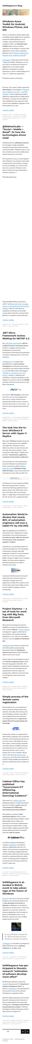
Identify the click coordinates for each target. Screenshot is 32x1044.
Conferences (13, 957)
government (5, 873)
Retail (26, 324)
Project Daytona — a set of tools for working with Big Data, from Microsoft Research (14, 614)
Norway (4, 1022)
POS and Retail (19, 324)
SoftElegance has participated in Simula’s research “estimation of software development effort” (15, 971)
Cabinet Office (18, 800)
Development (17, 114)
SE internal (19, 1020)
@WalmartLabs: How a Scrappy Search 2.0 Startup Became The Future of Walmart (15, 306)
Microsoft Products (7, 419)
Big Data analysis (7, 688)
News (13, 324)
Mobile (9, 116)
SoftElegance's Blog (12, 6)
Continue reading (8, 110)
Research (13, 1020)
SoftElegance (6, 60)
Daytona (14, 688)
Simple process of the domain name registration (15, 699)
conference (11, 958)
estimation (26, 1020)
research (14, 600)
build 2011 (20, 957)
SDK (21, 116)
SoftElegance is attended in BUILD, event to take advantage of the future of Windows (14, 888)
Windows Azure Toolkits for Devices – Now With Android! (15, 92)
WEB (11, 772)
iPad (10, 600)
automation (5, 600)
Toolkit (24, 116)
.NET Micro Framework (12, 343)
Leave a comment (13, 326)
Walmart (4, 326)
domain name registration (21, 772)
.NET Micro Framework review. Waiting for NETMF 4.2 (15, 335)
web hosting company (8, 774)
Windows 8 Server (7, 507)
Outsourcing (22, 872)
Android (15, 116)
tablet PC (19, 600)
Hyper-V (25, 505)
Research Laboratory (17, 1022)
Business (12, 872)
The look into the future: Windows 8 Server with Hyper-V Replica (14, 432)
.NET (13, 417)
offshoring (12, 873)
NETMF (4, 420)
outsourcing (19, 873)
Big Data (25, 686)
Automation (18, 417)
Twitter (16, 159)
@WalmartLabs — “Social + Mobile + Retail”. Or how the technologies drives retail (14, 132)
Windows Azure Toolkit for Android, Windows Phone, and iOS (15, 25)
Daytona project (21, 688)
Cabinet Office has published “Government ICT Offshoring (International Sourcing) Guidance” (14, 788)
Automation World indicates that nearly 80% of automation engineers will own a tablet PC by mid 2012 (15, 520)
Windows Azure (6, 118)
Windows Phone (15, 118)
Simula (4, 984)
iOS (19, 116)
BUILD (4, 898)
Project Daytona (24, 629)
